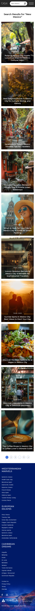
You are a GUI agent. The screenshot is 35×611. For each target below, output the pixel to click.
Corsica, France (6, 500)
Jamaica (4, 565)
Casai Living (17, 95)
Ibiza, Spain (5, 492)
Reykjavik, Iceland (7, 527)
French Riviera (6, 490)
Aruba (3, 557)
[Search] (24, 4)
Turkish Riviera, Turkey (9, 498)
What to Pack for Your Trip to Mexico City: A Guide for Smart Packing (17, 230)
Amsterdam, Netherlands (9, 538)
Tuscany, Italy (6, 517)
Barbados (5, 562)
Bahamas (4, 555)
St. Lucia (4, 560)
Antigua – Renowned (8, 573)
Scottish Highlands (7, 525)
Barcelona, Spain (7, 482)
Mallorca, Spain (6, 495)
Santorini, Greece (7, 477)
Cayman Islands (6, 570)
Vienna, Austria (6, 530)
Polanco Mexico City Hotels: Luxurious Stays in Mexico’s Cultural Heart (17, 57)
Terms (4, 586)
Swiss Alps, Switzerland (9, 520)
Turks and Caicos (7, 568)
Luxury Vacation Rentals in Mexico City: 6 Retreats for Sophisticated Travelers (17, 273)
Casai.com (10, 606)
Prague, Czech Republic (9, 522)
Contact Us (5, 581)
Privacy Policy (6, 584)
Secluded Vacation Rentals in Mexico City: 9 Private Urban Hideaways (17, 187)
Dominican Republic (8, 575)
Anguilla (4, 552)
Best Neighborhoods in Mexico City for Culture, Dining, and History (17, 101)
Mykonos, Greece (7, 487)
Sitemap (4, 589)
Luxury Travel (17, 52)
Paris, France (6, 514)
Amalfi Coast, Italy (7, 479)
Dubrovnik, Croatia (7, 485)
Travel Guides (17, 140)
